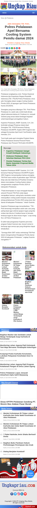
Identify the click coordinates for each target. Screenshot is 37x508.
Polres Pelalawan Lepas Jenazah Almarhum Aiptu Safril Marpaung (14, 374)
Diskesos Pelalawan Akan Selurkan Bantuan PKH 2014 (18, 157)
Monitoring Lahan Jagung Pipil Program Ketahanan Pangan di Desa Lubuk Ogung (17, 365)
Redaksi (6, 1)
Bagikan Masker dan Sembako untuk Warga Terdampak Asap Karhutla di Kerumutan (15, 337)
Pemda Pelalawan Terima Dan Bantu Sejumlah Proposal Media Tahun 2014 (19, 163)
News (3, 18)
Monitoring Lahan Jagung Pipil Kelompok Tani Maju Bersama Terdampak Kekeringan (18, 346)
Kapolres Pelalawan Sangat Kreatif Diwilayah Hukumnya (18, 152)
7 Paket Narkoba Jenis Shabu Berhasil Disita (29, 265)
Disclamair (25, 1)
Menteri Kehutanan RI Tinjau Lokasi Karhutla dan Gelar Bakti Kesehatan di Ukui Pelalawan (6, 269)
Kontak (31, 1)
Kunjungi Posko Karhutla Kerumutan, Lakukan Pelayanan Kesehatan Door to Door (16, 356)
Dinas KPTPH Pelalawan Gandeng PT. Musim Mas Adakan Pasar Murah (18, 403)
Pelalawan (10, 18)
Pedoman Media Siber (15, 1)
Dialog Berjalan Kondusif (5, 307)
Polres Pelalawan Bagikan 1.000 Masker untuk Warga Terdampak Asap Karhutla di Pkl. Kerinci (18, 313)
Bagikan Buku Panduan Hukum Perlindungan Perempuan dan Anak (30, 287)
